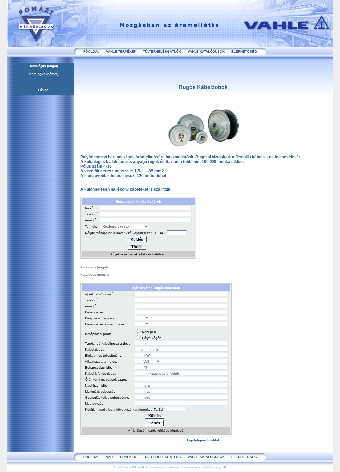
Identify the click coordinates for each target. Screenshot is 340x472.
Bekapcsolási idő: (98, 367)
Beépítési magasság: (101, 318)
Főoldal (44, 90)
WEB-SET (139, 467)
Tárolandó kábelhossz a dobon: (109, 343)
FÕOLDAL (91, 51)
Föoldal (213, 440)
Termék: (91, 226)
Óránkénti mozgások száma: (106, 379)
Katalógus (38, 66)
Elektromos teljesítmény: (103, 355)
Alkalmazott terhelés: (101, 361)
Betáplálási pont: (98, 334)
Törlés (136, 247)
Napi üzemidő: (96, 385)
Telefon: (91, 214)
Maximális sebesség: (101, 391)
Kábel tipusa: (95, 349)
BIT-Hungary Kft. (214, 467)
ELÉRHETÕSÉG (244, 51)
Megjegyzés (94, 403)
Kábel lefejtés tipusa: (101, 373)
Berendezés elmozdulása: (105, 324)
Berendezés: (95, 312)
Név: (88, 208)
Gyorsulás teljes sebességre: (107, 397)
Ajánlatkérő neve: (98, 294)
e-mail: (90, 220)
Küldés (137, 239)
